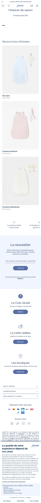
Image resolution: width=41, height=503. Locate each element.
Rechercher (20, 372)
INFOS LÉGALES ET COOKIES (12, 396)
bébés (12, 438)
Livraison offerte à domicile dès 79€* (20, 1)
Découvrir (20, 342)
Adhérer (20, 312)
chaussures (21, 433)
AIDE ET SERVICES (9, 386)
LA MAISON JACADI (9, 391)
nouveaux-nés (24, 437)
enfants (9, 440)
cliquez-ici (20, 278)
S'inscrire (20, 268)
